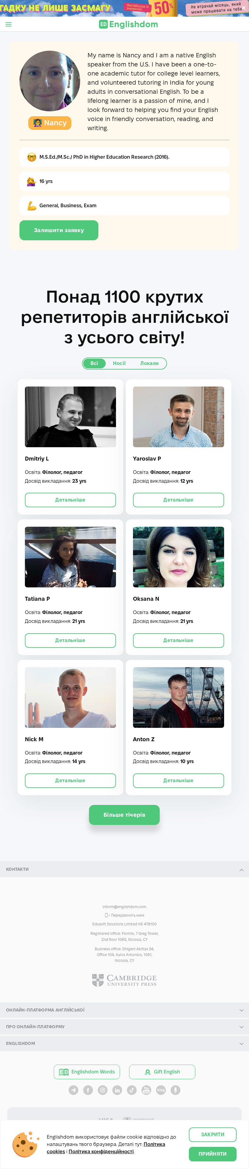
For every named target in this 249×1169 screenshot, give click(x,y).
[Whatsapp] (124, 894)
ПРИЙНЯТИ (213, 1154)
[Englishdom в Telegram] (73, 1090)
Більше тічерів (124, 815)
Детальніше (70, 499)
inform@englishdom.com (124, 907)
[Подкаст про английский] (175, 1090)
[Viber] (110, 894)
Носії (119, 363)
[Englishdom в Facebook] (88, 1090)
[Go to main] (128, 24)
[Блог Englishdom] (161, 1090)
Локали (149, 363)
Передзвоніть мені (127, 915)
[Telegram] (139, 894)
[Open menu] (8, 24)
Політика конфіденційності (101, 1151)
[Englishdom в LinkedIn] (117, 1090)
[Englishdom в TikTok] (132, 1090)
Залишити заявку (59, 230)
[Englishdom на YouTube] (146, 1090)
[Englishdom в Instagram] (102, 1090)
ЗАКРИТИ (212, 1134)
